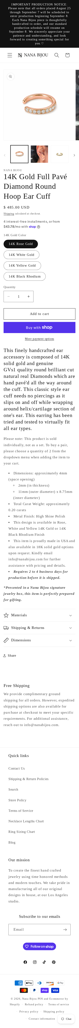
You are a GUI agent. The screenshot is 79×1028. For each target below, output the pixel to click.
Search (13, 789)
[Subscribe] (65, 929)
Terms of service (58, 1004)
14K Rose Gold (21, 244)
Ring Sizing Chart (21, 832)
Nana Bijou (29, 998)
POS (40, 998)
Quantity (10, 287)
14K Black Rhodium (25, 276)
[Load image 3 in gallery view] (39, 154)
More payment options (39, 338)
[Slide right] (74, 155)
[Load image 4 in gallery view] (59, 154)
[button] (9, 55)
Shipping (9, 213)
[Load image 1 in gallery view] (19, 154)
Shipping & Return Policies (28, 779)
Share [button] (12, 655)
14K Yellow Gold (22, 265)
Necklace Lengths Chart (26, 821)
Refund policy (34, 1004)
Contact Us (16, 768)
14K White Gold (21, 255)
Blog (12, 842)
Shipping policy (53, 1011)
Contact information (42, 1018)
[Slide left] (4, 155)
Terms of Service (20, 810)
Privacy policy (28, 1011)
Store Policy (17, 800)
